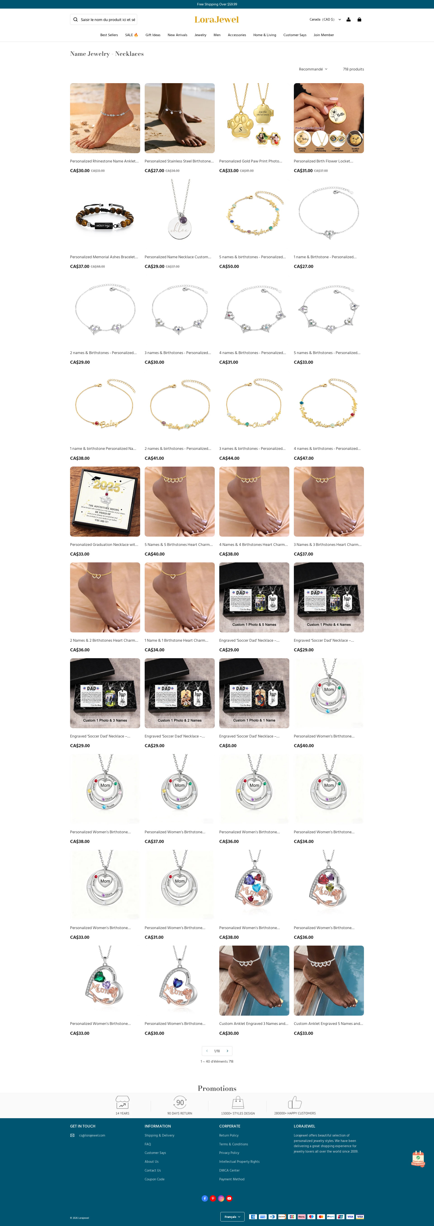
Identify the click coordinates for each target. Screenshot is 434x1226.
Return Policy (228, 1135)
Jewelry (200, 35)
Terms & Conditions (233, 1144)
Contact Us (153, 1170)
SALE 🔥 (131, 35)
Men (217, 35)
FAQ (148, 1144)
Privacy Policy (229, 1152)
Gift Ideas (153, 35)
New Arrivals (177, 35)
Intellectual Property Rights (239, 1161)
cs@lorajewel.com (92, 1135)
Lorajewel (83, 1218)
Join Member (324, 35)
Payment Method (232, 1179)
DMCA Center (229, 1170)
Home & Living (264, 35)
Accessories (237, 35)
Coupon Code (155, 1179)
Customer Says (295, 35)
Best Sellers (109, 35)
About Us (151, 1161)
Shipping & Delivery (159, 1135)
